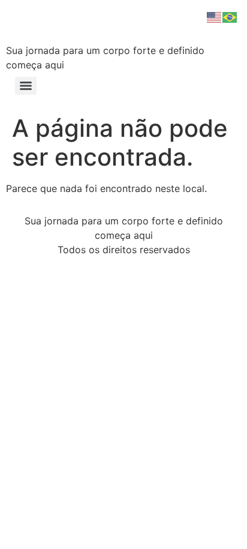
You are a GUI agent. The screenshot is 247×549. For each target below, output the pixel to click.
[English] (214, 16)
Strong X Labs (86, 23)
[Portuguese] (230, 16)
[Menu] (26, 86)
